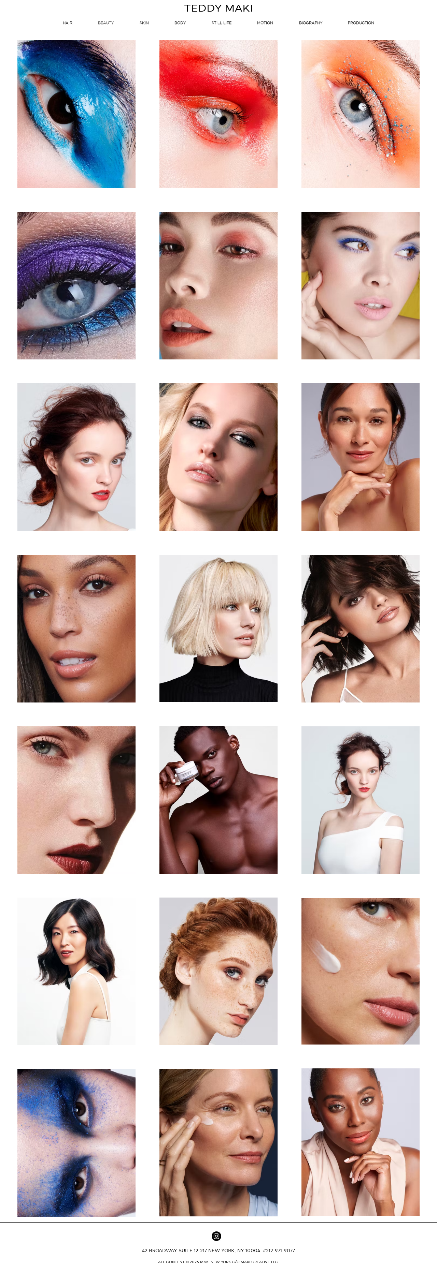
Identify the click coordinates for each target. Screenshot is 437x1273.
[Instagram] (216, 1236)
